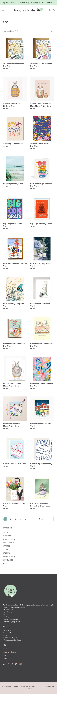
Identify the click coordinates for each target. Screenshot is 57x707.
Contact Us (7, 658)
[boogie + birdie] (28, 10)
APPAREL (6, 546)
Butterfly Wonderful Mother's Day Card (11, 425)
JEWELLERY (7, 536)
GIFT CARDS (8, 560)
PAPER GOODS (9, 557)
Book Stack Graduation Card (40, 305)
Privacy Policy (25, 686)
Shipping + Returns (9, 652)
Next (41, 519)
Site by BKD (50, 686)
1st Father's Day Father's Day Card (13, 65)
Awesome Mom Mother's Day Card (40, 145)
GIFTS (5, 532)
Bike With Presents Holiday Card (15, 265)
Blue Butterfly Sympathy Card (13, 305)
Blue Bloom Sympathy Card (39, 265)
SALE (5, 564)
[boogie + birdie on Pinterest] (12, 665)
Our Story (6, 649)
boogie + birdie (12, 686)
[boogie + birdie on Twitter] (4, 665)
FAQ (4, 655)
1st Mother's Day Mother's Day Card (41, 65)
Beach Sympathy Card (13, 184)
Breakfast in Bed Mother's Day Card (14, 345)
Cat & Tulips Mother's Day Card (14, 505)
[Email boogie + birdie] (20, 665)
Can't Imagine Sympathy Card (41, 465)
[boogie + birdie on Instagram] (16, 665)
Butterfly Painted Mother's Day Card (41, 385)
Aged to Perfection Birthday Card (11, 105)
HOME (5, 550)
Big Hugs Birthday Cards (41, 224)
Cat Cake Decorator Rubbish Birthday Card (40, 505)
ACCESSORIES (9, 539)
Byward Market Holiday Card (40, 425)
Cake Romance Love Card (14, 464)
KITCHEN (6, 553)
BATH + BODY (8, 543)
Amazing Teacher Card (13, 144)
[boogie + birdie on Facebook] (8, 665)
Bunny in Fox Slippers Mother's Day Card (12, 385)
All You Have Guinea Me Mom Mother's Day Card (40, 105)
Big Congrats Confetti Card (12, 225)
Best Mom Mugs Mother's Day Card (41, 185)
